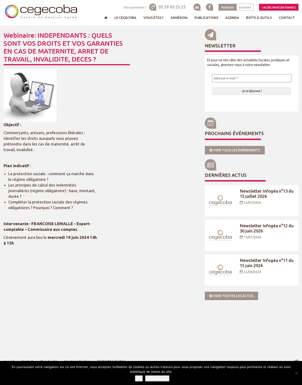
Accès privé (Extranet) (279, 7)
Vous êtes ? (153, 18)
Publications (206, 18)
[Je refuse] (296, 373)
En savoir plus (157, 378)
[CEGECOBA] (41, 12)
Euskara (245, 7)
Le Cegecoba (125, 18)
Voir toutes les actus (232, 296)
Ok (139, 378)
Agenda (232, 18)
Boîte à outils (259, 18)
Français (227, 7)
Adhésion (179, 18)
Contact (287, 18)
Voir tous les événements (236, 150)
